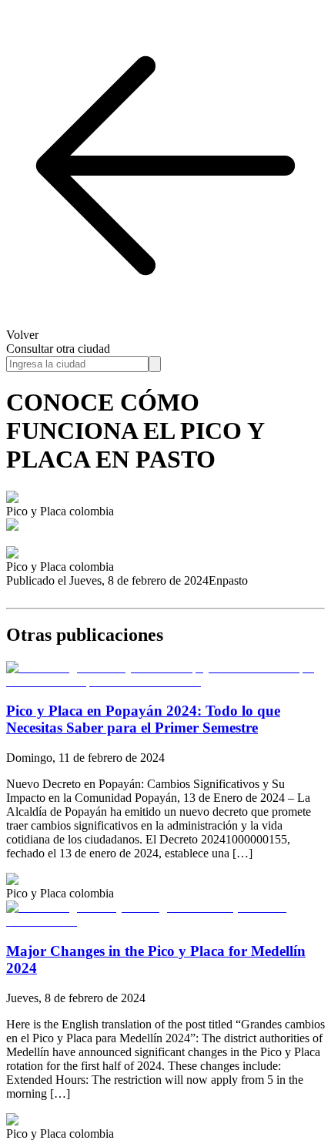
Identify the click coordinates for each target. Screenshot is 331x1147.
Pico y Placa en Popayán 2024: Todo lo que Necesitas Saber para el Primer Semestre (143, 719)
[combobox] (77, 364)
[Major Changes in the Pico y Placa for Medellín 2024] (165, 920)
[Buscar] (155, 364)
